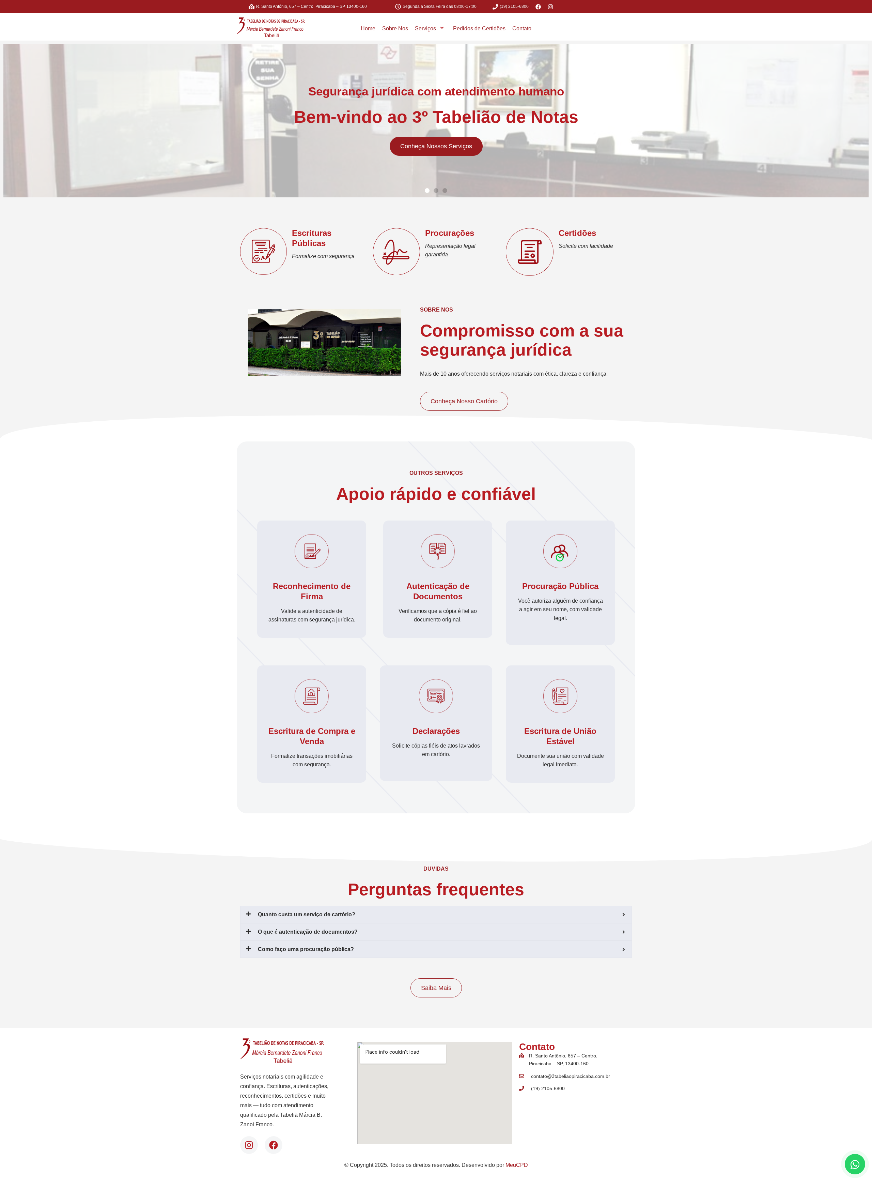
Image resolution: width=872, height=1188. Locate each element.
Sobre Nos (395, 28)
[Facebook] (273, 1145)
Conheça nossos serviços (436, 146)
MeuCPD (516, 1165)
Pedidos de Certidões (479, 28)
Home (368, 28)
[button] (427, 190)
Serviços (425, 28)
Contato (521, 28)
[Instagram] (249, 1145)
